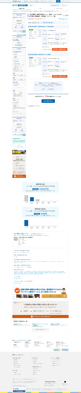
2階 (14, 93)
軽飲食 (16, 57)
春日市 (64, 272)
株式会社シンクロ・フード (52, 383)
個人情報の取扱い (51, 385)
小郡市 (57, 272)
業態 (19, 240)
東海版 (26, 340)
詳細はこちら (20, 244)
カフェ (15, 267)
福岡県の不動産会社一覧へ (40, 329)
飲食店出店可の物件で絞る (48, 22)
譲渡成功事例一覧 (37, 345)
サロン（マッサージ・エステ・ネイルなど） (34, 261)
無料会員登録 (58, 1)
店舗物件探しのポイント (60, 344)
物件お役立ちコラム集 (59, 342)
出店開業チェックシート (56, 363)
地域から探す (27, 345)
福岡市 (27, 11)
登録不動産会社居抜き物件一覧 (39, 343)
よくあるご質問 (23, 379)
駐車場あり (23, 252)
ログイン (63, 1)
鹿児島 (20, 278)
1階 (20, 92)
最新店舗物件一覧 (28, 343)
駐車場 (15, 105)
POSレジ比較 (35, 368)
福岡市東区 (16, 272)
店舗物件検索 (27, 342)
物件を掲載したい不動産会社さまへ (56, 349)
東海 (23, 34)
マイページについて (17, 347)
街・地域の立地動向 (50, 344)
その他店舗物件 (29, 267)
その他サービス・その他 (18, 262)
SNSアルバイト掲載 (17, 374)
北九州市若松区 (34, 271)
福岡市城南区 (41, 272)
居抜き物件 (16, 85)
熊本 (17, 278)
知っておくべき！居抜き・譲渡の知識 (62, 345)
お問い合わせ (29, 379)
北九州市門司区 (28, 271)
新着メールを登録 (22, 27)
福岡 (24, 11)
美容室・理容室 (22, 261)
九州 (21, 11)
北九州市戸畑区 (40, 271)
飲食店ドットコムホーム (16, 379)
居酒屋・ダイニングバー (21, 267)
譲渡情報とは (36, 344)
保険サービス (35, 374)
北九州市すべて (16, 271)
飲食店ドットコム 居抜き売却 (65, 349)
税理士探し (35, 372)
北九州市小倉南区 (54, 271)
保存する (16, 27)
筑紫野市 (60, 272)
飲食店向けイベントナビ (56, 365)
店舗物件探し (16, 359)
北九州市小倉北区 (47, 271)
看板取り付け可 (16, 106)
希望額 (19, 243)
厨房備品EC (35, 361)
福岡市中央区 (26, 272)
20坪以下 (27, 252)
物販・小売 (54, 261)
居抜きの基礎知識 (37, 105)
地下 (14, 92)
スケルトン (19, 252)
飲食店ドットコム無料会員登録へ (48, 89)
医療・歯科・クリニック (46, 261)
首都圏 (18, 34)
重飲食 (16, 56)
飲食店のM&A (16, 363)
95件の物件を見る (48, 101)
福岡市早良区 (46, 272)
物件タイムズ (49, 342)
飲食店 (15, 54)
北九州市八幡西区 (61, 271)
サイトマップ (35, 379)
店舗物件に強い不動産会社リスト (61, 343)
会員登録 (15, 344)
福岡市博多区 (21, 272)
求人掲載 (15, 372)
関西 (21, 34)
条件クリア (19, 20)
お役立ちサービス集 (36, 370)
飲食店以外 (16, 61)
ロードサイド (16, 104)
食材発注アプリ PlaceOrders (37, 363)
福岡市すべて (22, 271)
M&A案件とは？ (46, 235)
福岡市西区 (31, 11)
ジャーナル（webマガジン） (56, 359)
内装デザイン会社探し (17, 365)
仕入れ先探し (35, 359)
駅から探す (26, 344)
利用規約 (46, 385)
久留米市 (50, 272)
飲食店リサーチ (54, 361)
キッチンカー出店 (16, 367)
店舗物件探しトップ (16, 11)
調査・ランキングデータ (51, 343)
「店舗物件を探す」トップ (18, 342)
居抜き (15, 252)
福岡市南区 (31, 272)
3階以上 (21, 93)
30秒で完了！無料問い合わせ (59, 49)
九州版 (29, 340)
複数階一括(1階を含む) (17, 94)
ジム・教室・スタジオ (60, 261)
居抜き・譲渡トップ (37, 342)
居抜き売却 (15, 361)
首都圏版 (20, 340)
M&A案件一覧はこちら (21, 233)
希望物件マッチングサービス (44, 83)
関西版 (23, 340)
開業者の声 (48, 345)
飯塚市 (54, 272)
